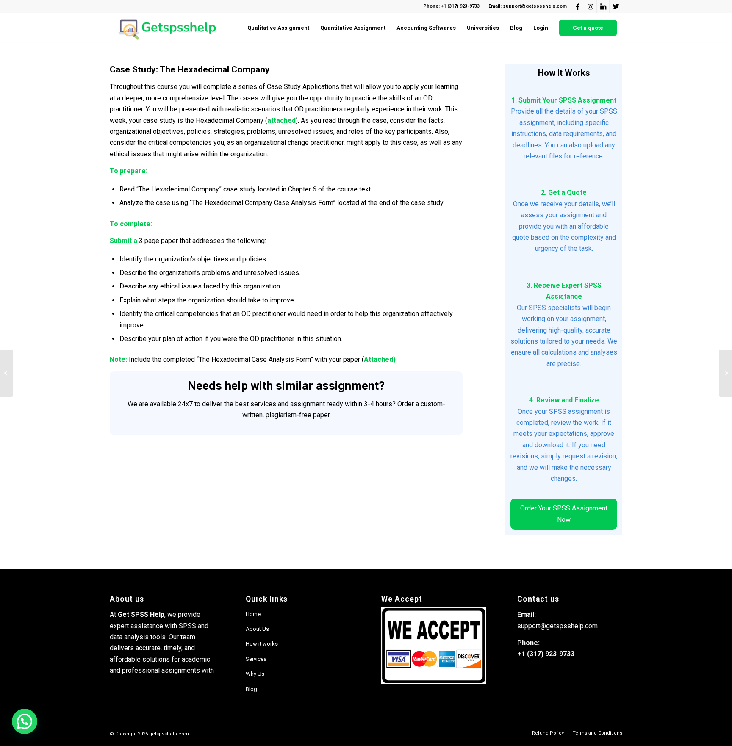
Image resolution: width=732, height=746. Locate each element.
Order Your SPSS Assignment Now (563, 513)
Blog (251, 689)
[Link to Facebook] (577, 6)
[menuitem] (278, 28)
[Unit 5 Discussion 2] (6, 373)
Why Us (255, 674)
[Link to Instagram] (590, 6)
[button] (24, 721)
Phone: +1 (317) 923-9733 (451, 6)
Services (256, 659)
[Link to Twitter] (616, 6)
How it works (262, 644)
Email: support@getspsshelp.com (527, 6)
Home (253, 614)
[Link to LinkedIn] (603, 6)
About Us (257, 629)
